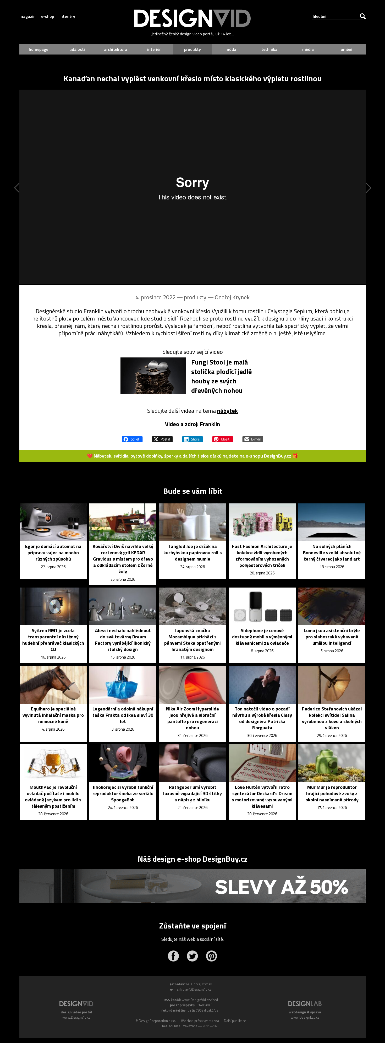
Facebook (173, 955)
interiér (154, 49)
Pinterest (211, 955)
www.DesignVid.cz (76, 1017)
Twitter (192, 955)
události (77, 49)
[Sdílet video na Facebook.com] (132, 437)
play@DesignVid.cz (197, 989)
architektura (115, 49)
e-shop (47, 16)
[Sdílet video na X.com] (162, 437)
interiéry (67, 16)
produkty (192, 49)
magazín (27, 16)
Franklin (210, 424)
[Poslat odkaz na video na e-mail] (252, 437)
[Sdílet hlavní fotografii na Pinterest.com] (222, 437)
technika (269, 49)
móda (231, 49)
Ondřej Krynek (232, 297)
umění (346, 49)
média (308, 49)
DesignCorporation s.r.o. (157, 1020)
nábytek (227, 410)
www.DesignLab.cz (305, 1017)
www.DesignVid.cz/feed (200, 999)
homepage (38, 49)
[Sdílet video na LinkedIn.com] (192, 437)
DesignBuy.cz (277, 455)
